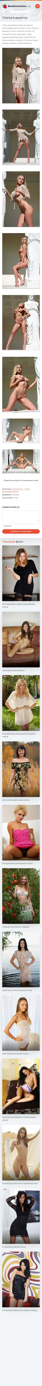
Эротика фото (18, 489)
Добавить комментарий (21, 531)
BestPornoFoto (19, 6)
